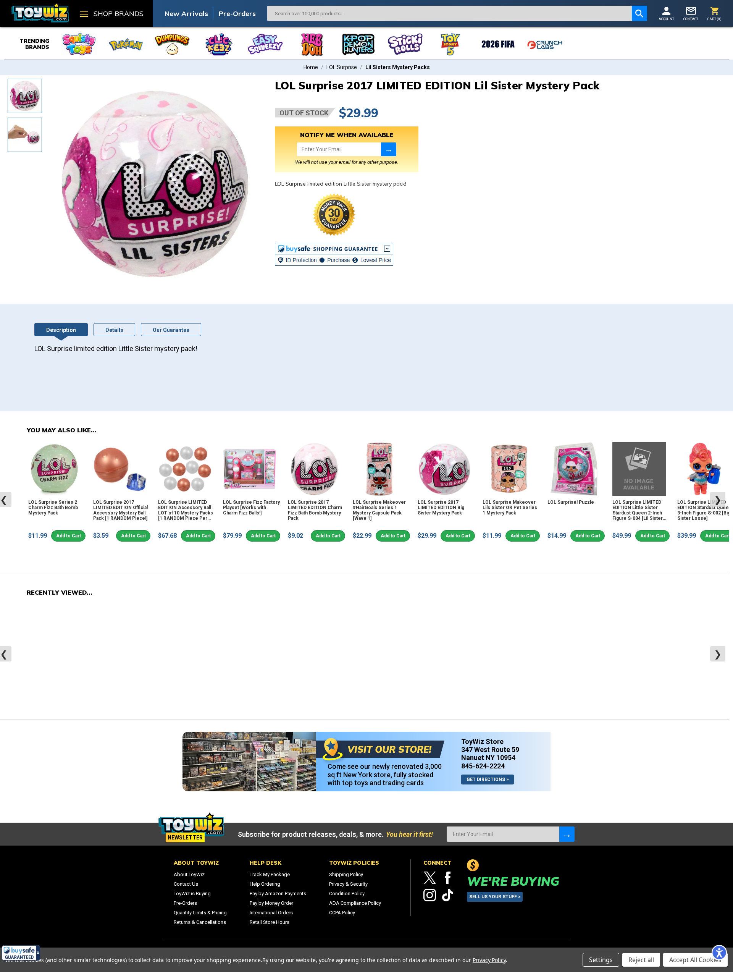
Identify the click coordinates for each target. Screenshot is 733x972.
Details (114, 330)
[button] (21, 953)
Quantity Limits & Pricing (200, 912)
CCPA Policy (342, 912)
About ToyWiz (189, 874)
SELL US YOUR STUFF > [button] (495, 896)
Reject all (641, 960)
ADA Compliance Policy (355, 903)
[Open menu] (84, 14)
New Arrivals (186, 13)
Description (61, 330)
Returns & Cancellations (200, 922)
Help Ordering (265, 884)
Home (311, 67)
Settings (601, 960)
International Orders (271, 912)
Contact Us (186, 884)
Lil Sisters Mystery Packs (397, 67)
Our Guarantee (171, 330)
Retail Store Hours (269, 922)
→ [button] (388, 149)
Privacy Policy (489, 960)
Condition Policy (347, 893)
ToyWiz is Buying (192, 893)
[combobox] (449, 13)
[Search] (639, 13)
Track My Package (270, 874)
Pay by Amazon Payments (278, 893)
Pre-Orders (237, 13)
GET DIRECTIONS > (488, 779)
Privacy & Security (348, 884)
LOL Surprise (341, 67)
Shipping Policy (346, 874)
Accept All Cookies (695, 960)
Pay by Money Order (271, 903)
